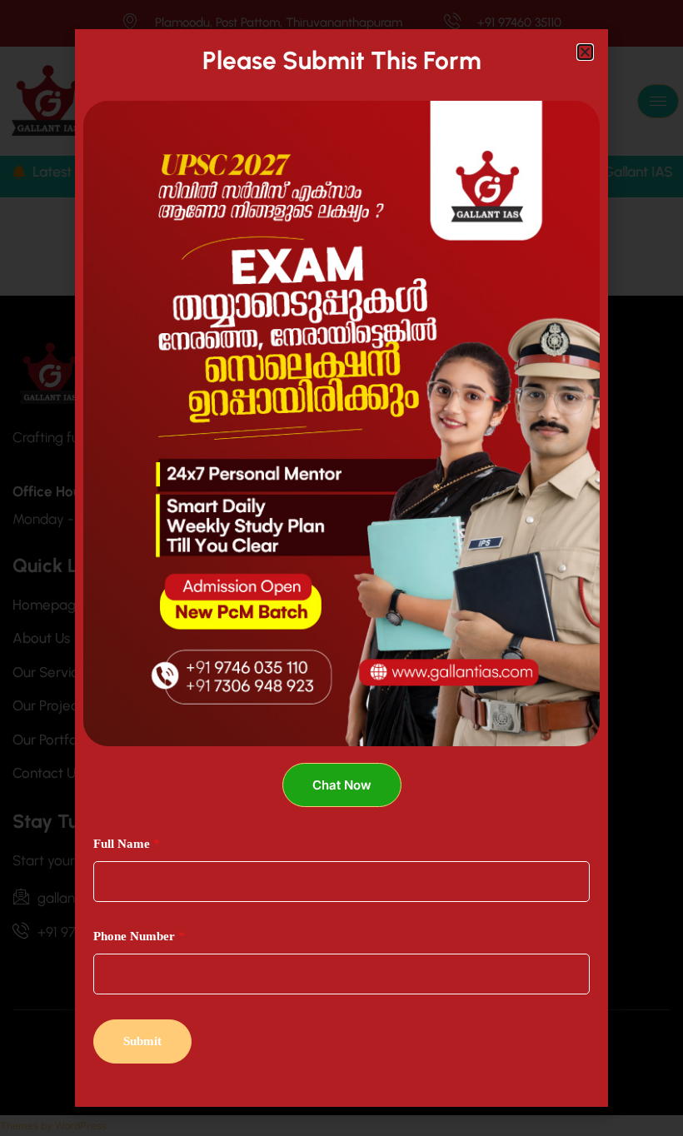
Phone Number (139, 936)
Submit (142, 1041)
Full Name (126, 843)
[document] (341, 568)
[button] (585, 52)
